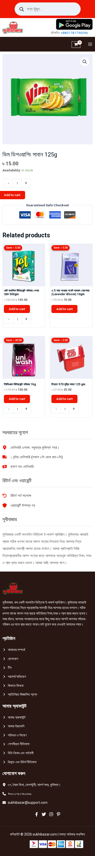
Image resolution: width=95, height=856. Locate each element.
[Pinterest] (58, 814)
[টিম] (6, 667)
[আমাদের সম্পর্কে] (13, 650)
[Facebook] (36, 814)
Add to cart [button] (17, 309)
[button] (84, 61)
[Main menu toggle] (89, 44)
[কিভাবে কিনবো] (13, 686)
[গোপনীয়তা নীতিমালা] (15, 744)
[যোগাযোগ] (10, 659)
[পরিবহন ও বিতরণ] (14, 735)
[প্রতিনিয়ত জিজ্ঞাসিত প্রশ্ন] (19, 694)
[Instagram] (51, 814)
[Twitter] (44, 814)
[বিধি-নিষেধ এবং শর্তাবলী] (18, 753)
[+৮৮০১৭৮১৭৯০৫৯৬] (16, 794)
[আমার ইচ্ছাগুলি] (13, 726)
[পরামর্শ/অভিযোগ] (14, 676)
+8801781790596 (74, 33)
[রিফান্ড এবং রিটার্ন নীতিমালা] (19, 762)
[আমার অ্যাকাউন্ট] (14, 717)
